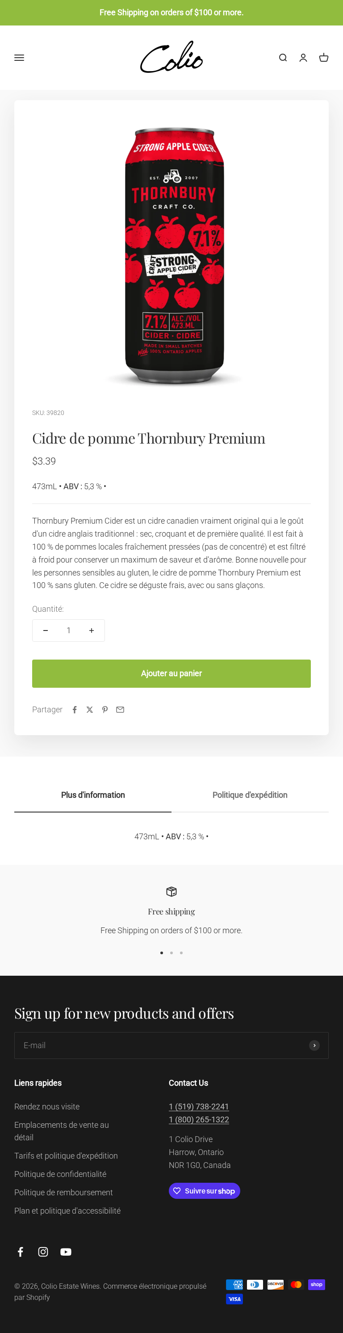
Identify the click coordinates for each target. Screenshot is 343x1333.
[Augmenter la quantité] (92, 630)
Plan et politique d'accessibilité (67, 1210)
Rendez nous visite (46, 1106)
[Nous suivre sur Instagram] (43, 1252)
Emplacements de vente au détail (61, 1131)
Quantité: (48, 609)
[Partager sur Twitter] (89, 709)
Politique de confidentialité (60, 1174)
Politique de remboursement (63, 1192)
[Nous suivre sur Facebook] (20, 1252)
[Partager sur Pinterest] (105, 709)
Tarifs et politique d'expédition (66, 1155)
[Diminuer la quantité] (46, 630)
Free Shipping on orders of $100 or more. (172, 12)
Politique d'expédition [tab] (250, 795)
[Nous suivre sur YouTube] (66, 1252)
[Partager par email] (120, 709)
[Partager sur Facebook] (74, 709)
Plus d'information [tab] (93, 795)
